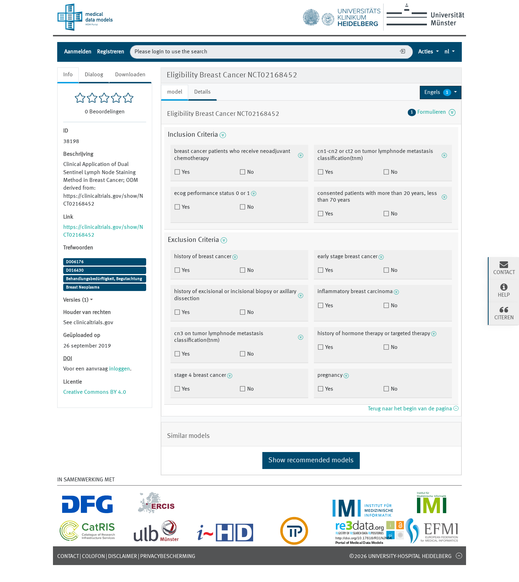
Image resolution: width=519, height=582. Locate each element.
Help (504, 295)
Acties (426, 52)
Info (68, 75)
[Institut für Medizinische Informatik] (431, 512)
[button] (440, 92)
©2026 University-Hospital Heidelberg (400, 556)
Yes (185, 172)
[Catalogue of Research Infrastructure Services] (87, 539)
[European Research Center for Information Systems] (156, 512)
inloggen (119, 369)
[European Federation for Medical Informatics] (431, 541)
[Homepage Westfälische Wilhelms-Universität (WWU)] (424, 14)
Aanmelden (77, 52)
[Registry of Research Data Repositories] (375, 541)
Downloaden (130, 75)
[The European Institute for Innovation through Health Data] (225, 541)
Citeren (504, 318)
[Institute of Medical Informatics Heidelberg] (363, 512)
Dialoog (94, 75)
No (250, 172)
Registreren (110, 52)
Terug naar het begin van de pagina (410, 409)
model (174, 92)
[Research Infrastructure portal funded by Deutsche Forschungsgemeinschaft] (87, 512)
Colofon (93, 556)
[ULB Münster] (156, 541)
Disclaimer (122, 556)
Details (202, 92)
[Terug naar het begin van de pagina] (459, 555)
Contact (68, 556)
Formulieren (430, 112)
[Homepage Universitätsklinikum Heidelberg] (341, 15)
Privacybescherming (167, 556)
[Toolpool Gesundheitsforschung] (294, 541)
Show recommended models (311, 460)
